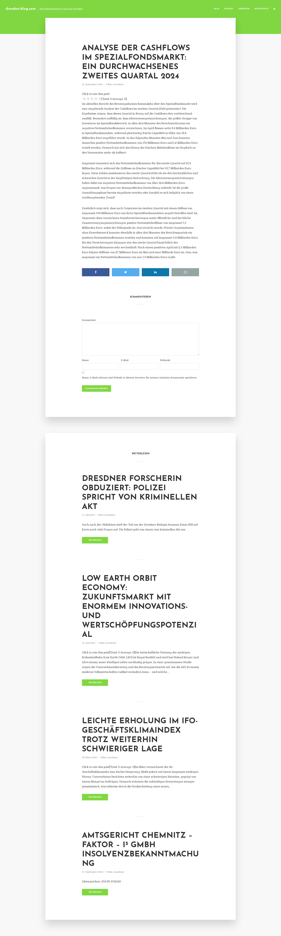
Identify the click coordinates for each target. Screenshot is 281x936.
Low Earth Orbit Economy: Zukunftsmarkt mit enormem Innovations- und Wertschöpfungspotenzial (139, 607)
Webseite (165, 360)
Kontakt (229, 9)
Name (85, 360)
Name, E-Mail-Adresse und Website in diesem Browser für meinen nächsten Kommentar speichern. (139, 377)
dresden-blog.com (21, 9)
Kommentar (89, 320)
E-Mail (124, 360)
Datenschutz (261, 9)
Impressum (244, 9)
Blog (216, 9)
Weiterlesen (95, 540)
